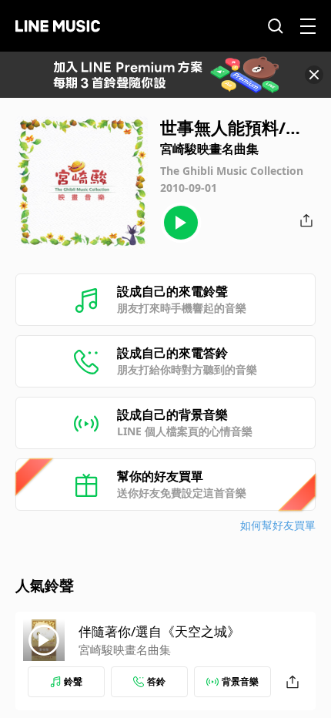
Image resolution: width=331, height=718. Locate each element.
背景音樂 (240, 681)
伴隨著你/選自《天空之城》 (159, 631)
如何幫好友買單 (278, 525)
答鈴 (156, 681)
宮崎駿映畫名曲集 (125, 649)
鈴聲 (73, 681)
